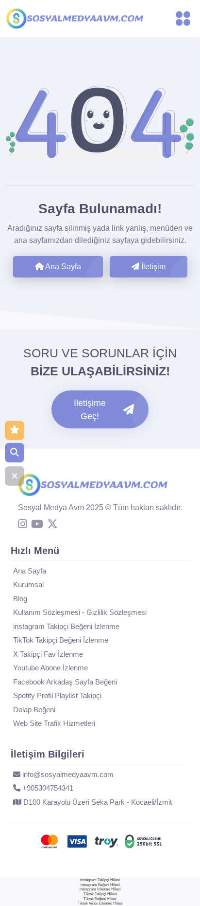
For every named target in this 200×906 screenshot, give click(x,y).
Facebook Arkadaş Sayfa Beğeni (65, 682)
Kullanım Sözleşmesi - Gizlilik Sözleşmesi (80, 612)
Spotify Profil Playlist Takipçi (57, 695)
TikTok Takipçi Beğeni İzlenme (60, 640)
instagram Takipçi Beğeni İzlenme (66, 626)
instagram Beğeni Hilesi (100, 885)
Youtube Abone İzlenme (50, 668)
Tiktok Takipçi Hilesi (100, 894)
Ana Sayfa (62, 266)
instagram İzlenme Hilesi (100, 889)
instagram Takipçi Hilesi (100, 880)
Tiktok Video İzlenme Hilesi (100, 903)
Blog (20, 598)
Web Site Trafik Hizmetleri (54, 723)
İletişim (152, 266)
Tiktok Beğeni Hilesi (100, 899)
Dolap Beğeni (34, 709)
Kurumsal (28, 584)
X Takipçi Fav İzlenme (48, 654)
